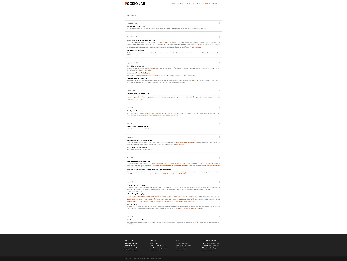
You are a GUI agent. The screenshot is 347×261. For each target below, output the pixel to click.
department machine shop (155, 68)
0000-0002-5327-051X (213, 243)
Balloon (188, 250)
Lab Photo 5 (146, 115)
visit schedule (197, 47)
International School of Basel (164, 42)
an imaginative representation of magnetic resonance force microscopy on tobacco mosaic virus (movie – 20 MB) (168, 201)
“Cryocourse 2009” (193, 80)
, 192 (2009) (161, 174)
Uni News (139, 191)
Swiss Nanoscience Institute (184, 245)
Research (180, 4)
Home (173, 4)
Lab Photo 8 (166, 115)
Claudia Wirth (158, 250)
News (206, 4)
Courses (190, 4)
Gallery (214, 4)
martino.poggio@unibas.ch (162, 248)
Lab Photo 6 (153, 115)
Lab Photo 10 (139, 70)
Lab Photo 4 (200, 208)
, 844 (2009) (178, 144)
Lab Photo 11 (148, 70)
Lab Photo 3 (191, 208)
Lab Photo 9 (174, 115)
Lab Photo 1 (178, 208)
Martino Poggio (215, 245)
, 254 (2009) (178, 174)
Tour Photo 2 (131, 99)
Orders (183, 250)
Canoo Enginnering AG (139, 96)
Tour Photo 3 (140, 99)
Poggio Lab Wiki (180, 248)
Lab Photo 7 (159, 115)
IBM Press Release (133, 201)
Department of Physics (182, 243)
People (199, 4)
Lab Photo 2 (185, 208)
